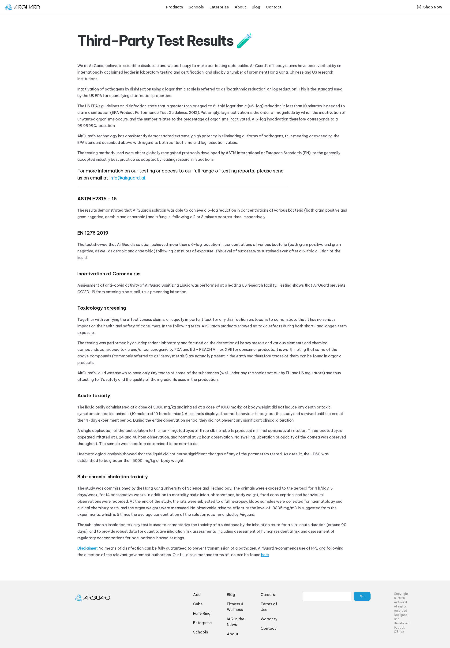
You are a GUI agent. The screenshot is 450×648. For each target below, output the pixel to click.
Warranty (269, 619)
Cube (198, 604)
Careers (268, 594)
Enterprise (219, 7)
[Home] (97, 597)
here (265, 554)
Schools (196, 7)
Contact (273, 7)
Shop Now (432, 7)
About (240, 7)
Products (174, 7)
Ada (197, 594)
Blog (256, 7)
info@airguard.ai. (127, 178)
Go (362, 596)
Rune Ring (201, 613)
